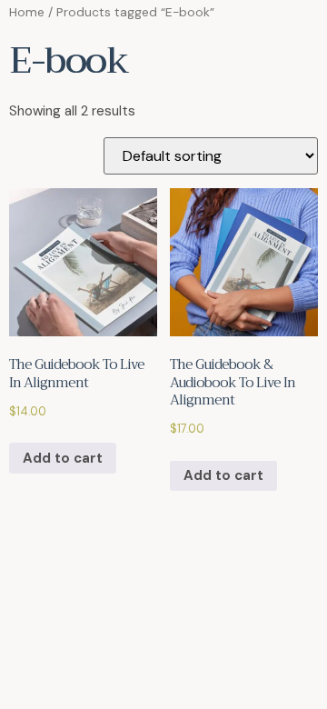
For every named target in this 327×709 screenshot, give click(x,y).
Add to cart (63, 458)
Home (27, 12)
